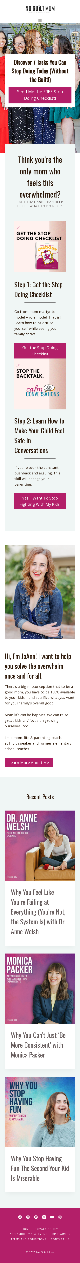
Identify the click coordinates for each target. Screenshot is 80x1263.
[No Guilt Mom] (40, 8)
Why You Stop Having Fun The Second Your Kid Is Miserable (40, 1168)
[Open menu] (40, 20)
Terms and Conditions (28, 1239)
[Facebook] (20, 1217)
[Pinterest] (60, 1217)
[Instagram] (27, 1217)
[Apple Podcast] (44, 1217)
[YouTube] (52, 1217)
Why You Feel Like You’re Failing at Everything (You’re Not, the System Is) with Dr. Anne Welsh (38, 911)
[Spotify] (35, 1217)
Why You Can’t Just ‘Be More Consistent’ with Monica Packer (38, 1044)
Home (26, 1229)
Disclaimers (61, 1234)
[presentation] (40, 846)
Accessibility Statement (28, 1234)
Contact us (60, 1239)
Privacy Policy (46, 1229)
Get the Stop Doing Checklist (40, 350)
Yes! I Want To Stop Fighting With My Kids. (40, 501)
